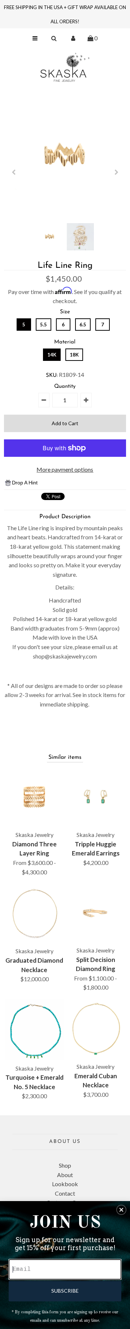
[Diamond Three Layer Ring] (34, 797)
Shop (65, 1165)
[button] (121, 1209)
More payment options (64, 469)
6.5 (82, 324)
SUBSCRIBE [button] (65, 1291)
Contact (65, 1193)
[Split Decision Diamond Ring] (95, 913)
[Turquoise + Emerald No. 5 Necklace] (34, 1029)
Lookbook (65, 1183)
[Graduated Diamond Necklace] (34, 913)
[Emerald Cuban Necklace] (95, 1028)
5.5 (43, 324)
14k (51, 355)
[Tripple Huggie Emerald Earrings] (95, 797)
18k (74, 355)
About (65, 1174)
